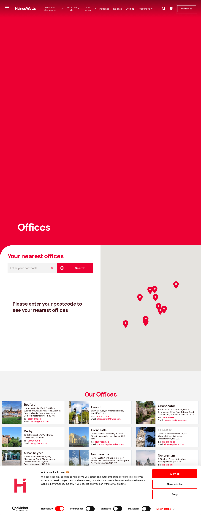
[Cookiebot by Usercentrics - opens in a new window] (20, 509)
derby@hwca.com (38, 443)
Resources (144, 8)
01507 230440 (102, 442)
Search (80, 268)
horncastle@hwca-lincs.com (110, 444)
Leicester (164, 430)
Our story (88, 9)
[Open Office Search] (171, 9)
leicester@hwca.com (174, 444)
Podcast (104, 8)
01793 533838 (168, 417)
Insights (117, 8)
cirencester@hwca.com (175, 420)
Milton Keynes (33, 453)
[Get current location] (62, 268)
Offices (130, 8)
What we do (71, 9)
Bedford (29, 404)
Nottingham (166, 455)
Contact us (186, 9)
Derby (28, 431)
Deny (175, 494)
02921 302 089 (102, 416)
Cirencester (166, 406)
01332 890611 (33, 440)
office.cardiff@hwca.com (109, 419)
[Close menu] (7, 7)
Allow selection (174, 484)
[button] (125, 324)
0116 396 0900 (169, 442)
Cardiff (96, 407)
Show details (163, 508)
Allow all (174, 473)
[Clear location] (52, 268)
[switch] (90, 508)
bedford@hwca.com (39, 421)
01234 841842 (34, 419)
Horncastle (99, 430)
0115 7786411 (167, 465)
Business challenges (49, 9)
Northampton (100, 454)
